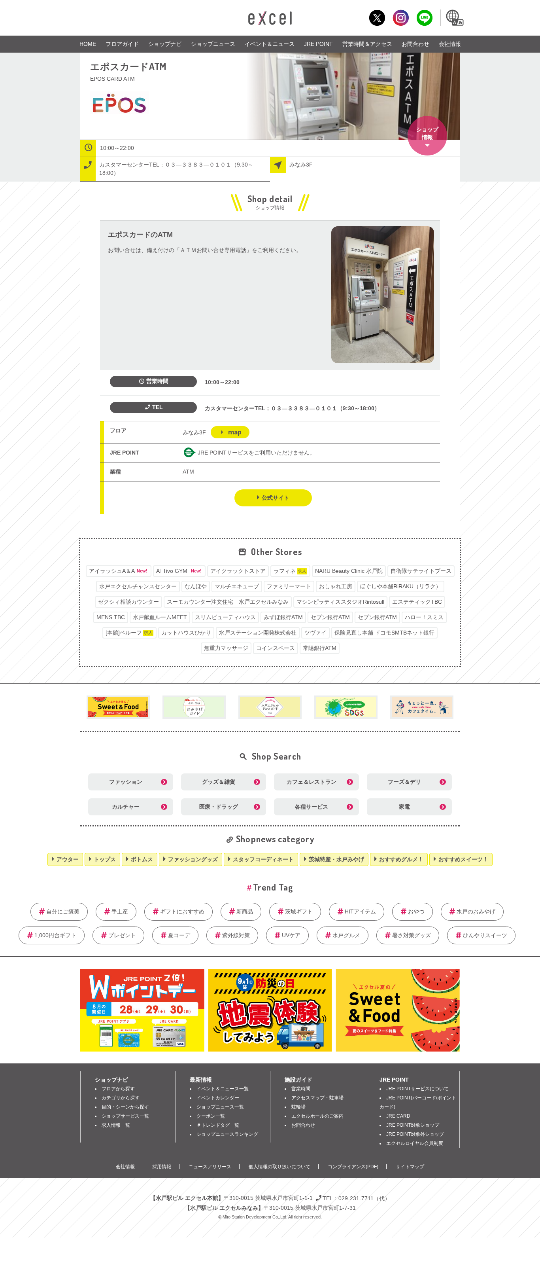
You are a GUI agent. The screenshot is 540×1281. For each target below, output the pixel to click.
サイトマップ (410, 1166)
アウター (68, 859)
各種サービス (311, 806)
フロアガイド (122, 44)
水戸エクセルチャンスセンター (138, 586)
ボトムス (142, 859)
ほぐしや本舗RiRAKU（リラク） (400, 586)
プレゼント (122, 935)
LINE (424, 17)
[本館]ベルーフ (129, 632)
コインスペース (275, 648)
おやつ (416, 911)
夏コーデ (179, 935)
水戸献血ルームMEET (160, 617)
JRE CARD (398, 1116)
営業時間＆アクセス (367, 44)
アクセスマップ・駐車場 (317, 1098)
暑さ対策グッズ (411, 935)
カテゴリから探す (121, 1098)
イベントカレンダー (217, 1098)
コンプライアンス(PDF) (353, 1166)
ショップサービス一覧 (125, 1116)
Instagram (401, 17)
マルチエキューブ (237, 586)
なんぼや (196, 586)
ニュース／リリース (210, 1166)
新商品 (244, 911)
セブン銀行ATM (330, 617)
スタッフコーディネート (263, 859)
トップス (105, 859)
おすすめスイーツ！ (463, 859)
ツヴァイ (315, 632)
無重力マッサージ (226, 648)
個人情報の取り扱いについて (279, 1166)
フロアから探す (118, 1089)
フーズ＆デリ (404, 782)
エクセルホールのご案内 (317, 1116)
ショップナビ (164, 44)
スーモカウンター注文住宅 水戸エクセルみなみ (228, 602)
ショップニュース (213, 44)
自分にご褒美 (62, 911)
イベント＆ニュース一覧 (222, 1089)
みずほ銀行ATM (283, 617)
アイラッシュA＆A (118, 571)
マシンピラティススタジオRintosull (340, 602)
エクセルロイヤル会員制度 (414, 1143)
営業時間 (300, 1089)
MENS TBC (110, 617)
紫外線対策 (236, 935)
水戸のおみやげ (476, 911)
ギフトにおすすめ (182, 911)
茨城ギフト (299, 911)
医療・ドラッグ (218, 806)
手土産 (119, 911)
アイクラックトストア (238, 571)
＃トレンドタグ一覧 (217, 1125)
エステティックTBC (417, 602)
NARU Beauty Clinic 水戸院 (349, 571)
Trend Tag (273, 887)
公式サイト (275, 498)
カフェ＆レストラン (311, 782)
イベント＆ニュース (270, 44)
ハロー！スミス (424, 617)
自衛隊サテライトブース (421, 571)
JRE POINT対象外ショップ (415, 1134)
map (235, 431)
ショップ (427, 133)
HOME (87, 44)
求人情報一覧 (116, 1125)
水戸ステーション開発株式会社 (257, 632)
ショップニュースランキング (227, 1134)
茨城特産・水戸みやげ (336, 859)
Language (454, 17)
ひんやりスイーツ (485, 935)
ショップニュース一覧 (220, 1107)
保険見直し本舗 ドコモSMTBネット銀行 (384, 632)
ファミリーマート (289, 586)
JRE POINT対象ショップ (412, 1125)
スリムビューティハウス (225, 617)
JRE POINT (318, 44)
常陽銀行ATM (319, 648)
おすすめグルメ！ (401, 859)
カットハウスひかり (186, 632)
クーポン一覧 (210, 1116)
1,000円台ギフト (55, 935)
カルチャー (126, 806)
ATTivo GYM (179, 571)
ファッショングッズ (193, 859)
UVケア (291, 935)
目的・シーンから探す (125, 1107)
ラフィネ (290, 571)
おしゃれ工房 (335, 586)
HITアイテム (360, 911)
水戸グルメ (346, 935)
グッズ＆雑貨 (218, 782)
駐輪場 (298, 1107)
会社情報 (450, 44)
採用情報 (161, 1166)
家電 (404, 806)
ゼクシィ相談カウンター (128, 602)
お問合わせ (415, 44)
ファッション (125, 782)
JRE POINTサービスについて (417, 1089)
